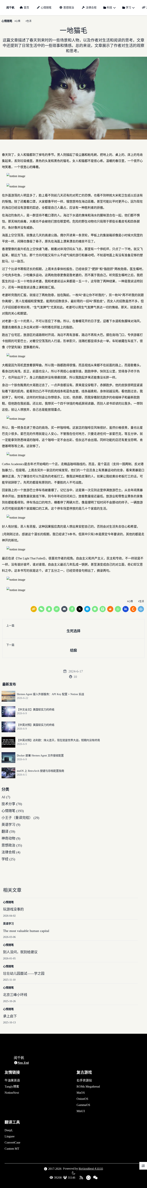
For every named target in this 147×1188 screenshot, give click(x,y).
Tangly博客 (12, 1086)
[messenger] (95, 609)
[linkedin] (125, 609)
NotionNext (12, 1092)
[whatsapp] (118, 609)
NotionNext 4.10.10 (91, 1168)
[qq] (49, 609)
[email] (64, 609)
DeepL (9, 1130)
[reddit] (110, 609)
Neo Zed (23, 1062)
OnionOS (82, 1098)
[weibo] (57, 609)
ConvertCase (12, 1142)
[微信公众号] (95, 1177)
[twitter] (80, 609)
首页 (26, 7)
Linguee (10, 1136)
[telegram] (87, 609)
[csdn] (133, 609)
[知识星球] (88, 1177)
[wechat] (41, 609)
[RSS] (81, 1177)
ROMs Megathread (88, 1086)
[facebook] (72, 609)
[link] (34, 609)
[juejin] (141, 609)
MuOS (81, 1092)
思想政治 (68, 7)
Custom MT (12, 1148)
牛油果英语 (12, 1080)
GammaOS (83, 1105)
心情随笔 (46, 7)
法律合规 (91, 7)
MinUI (81, 1111)
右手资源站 (84, 1080)
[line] (103, 609)
